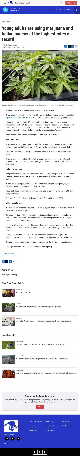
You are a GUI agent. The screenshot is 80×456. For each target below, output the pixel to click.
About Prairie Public (35, 421)
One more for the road (23, 292)
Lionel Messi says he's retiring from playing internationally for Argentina (40, 344)
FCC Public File (50, 430)
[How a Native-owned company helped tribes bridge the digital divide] (8, 307)
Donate (72, 3)
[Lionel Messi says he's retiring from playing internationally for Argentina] (8, 345)
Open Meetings (66, 426)
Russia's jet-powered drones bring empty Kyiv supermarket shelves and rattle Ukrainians (46, 373)
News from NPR (7, 22)
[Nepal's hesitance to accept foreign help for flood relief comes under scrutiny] (8, 359)
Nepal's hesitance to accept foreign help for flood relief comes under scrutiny (42, 359)
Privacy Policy (66, 421)
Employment (49, 421)
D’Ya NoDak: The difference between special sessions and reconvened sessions (43, 321)
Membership (33, 430)
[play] (5, 10)
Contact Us (32, 426)
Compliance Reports (52, 426)
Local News (19, 289)
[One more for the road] (8, 293)
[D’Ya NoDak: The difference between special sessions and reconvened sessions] (8, 321)
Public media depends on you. (40, 396)
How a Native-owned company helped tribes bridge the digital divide (39, 307)
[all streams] (77, 10)
